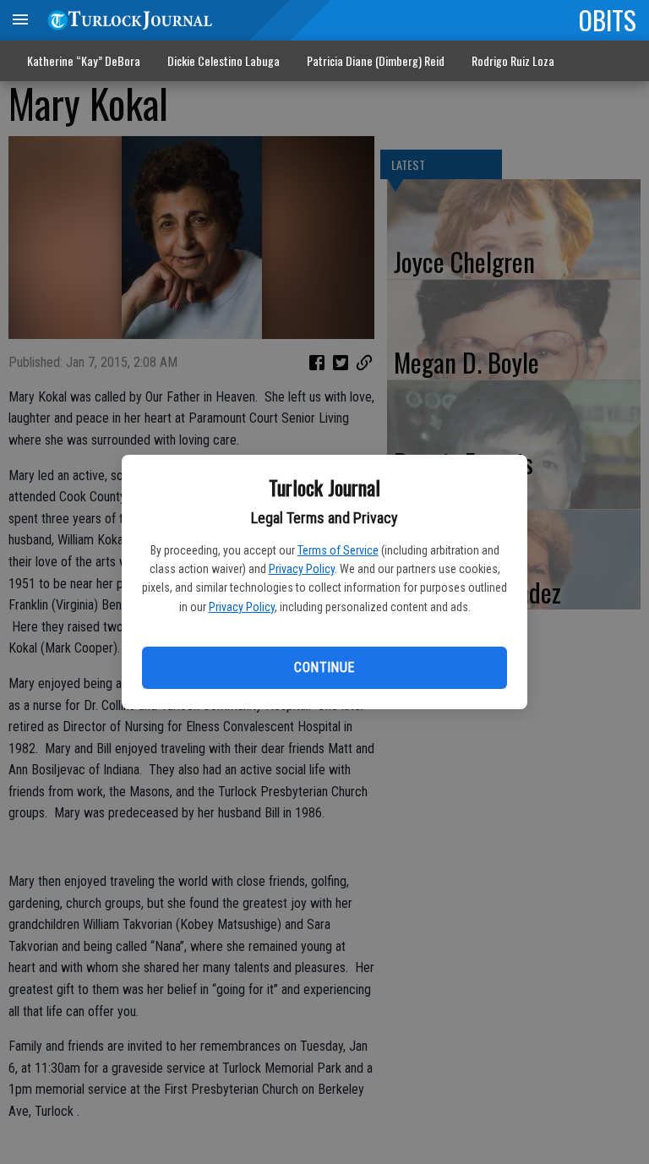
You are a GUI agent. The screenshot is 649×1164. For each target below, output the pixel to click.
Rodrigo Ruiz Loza (513, 60)
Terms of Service (338, 550)
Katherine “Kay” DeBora (83, 60)
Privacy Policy (302, 569)
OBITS (607, 19)
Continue (324, 667)
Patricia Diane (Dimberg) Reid (375, 60)
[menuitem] (513, 61)
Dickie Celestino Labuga (223, 60)
